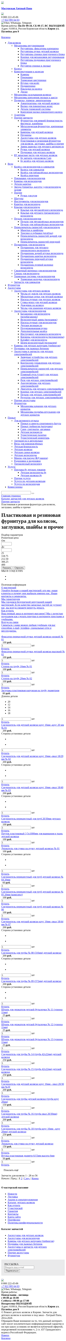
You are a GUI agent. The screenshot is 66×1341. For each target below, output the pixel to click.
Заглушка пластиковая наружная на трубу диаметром (30, 690)
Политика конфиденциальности (25, 1222)
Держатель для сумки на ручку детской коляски (27, 1143)
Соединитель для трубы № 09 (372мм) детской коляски (31, 981)
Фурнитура (14, 1255)
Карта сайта (14, 1217)
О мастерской (15, 1208)
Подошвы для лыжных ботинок (25, 1244)
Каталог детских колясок (21, 1202)
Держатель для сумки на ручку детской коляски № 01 (30, 848)
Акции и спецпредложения (23, 1199)
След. (27, 1178)
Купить (5, 648)
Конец (35, 1178)
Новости (12, 1193)
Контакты (13, 1214)
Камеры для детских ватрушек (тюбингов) (31, 1241)
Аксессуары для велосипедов (24, 1238)
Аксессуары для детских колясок (26, 1235)
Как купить (14, 1205)
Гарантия (13, 1211)
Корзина (5, 37)
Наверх (5, 1335)
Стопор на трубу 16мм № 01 (16, 666)
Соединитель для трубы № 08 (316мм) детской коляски (31, 952)
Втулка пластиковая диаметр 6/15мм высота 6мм (27, 1155)
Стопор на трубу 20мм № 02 (16, 678)
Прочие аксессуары (18, 1252)
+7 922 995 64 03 (10, 1286)
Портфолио (14, 1219)
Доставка (13, 1196)
